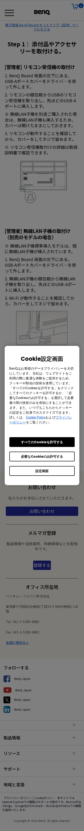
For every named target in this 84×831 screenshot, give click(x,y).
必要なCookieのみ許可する (42, 456)
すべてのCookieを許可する (42, 442)
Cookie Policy (36, 417)
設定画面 (42, 471)
